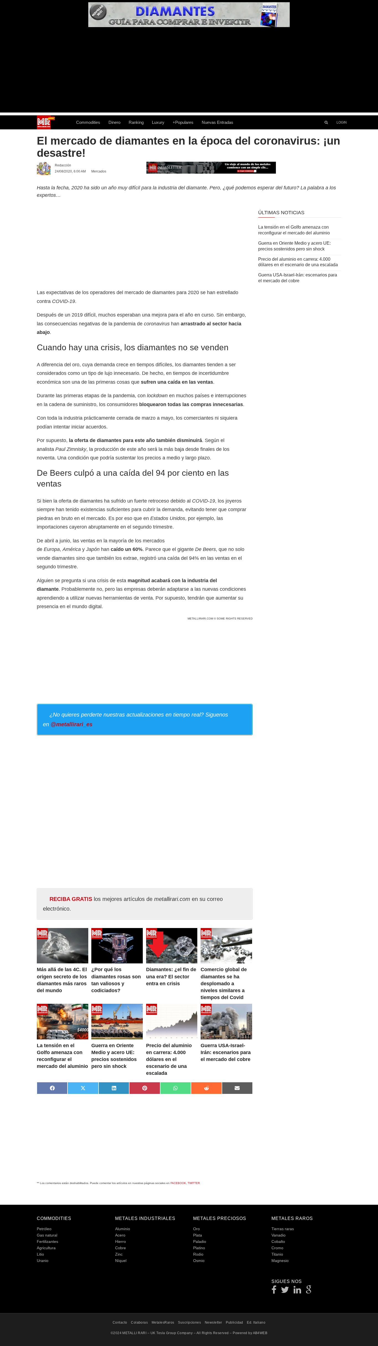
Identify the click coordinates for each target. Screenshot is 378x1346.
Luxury (158, 122)
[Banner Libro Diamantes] (189, 25)
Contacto (120, 1322)
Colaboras (139, 1322)
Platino (199, 1248)
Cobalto (278, 1241)
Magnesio (280, 1260)
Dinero (114, 122)
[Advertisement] (189, 74)
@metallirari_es (71, 724)
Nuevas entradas (217, 122)
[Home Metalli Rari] (54, 122)
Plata (197, 1235)
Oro (196, 1229)
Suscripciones (189, 1322)
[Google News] (308, 1291)
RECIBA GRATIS (71, 899)
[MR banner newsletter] (211, 167)
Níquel (120, 1260)
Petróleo (44, 1229)
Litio (40, 1254)
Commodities (88, 122)
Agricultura (46, 1248)
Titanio (277, 1254)
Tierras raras (282, 1229)
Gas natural (47, 1235)
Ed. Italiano (256, 1322)
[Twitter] (285, 1291)
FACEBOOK (178, 1183)
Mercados (98, 171)
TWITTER (194, 1183)
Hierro (120, 1241)
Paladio (199, 1241)
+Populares (183, 122)
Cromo (277, 1248)
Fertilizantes (47, 1241)
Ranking (136, 122)
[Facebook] (274, 1291)
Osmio (198, 1260)
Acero (120, 1235)
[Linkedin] (297, 1291)
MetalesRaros (163, 1322)
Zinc (119, 1254)
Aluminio (122, 1229)
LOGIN (341, 122)
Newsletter (213, 1322)
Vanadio (278, 1235)
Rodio (198, 1254)
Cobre (120, 1248)
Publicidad (234, 1322)
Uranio (42, 1260)
